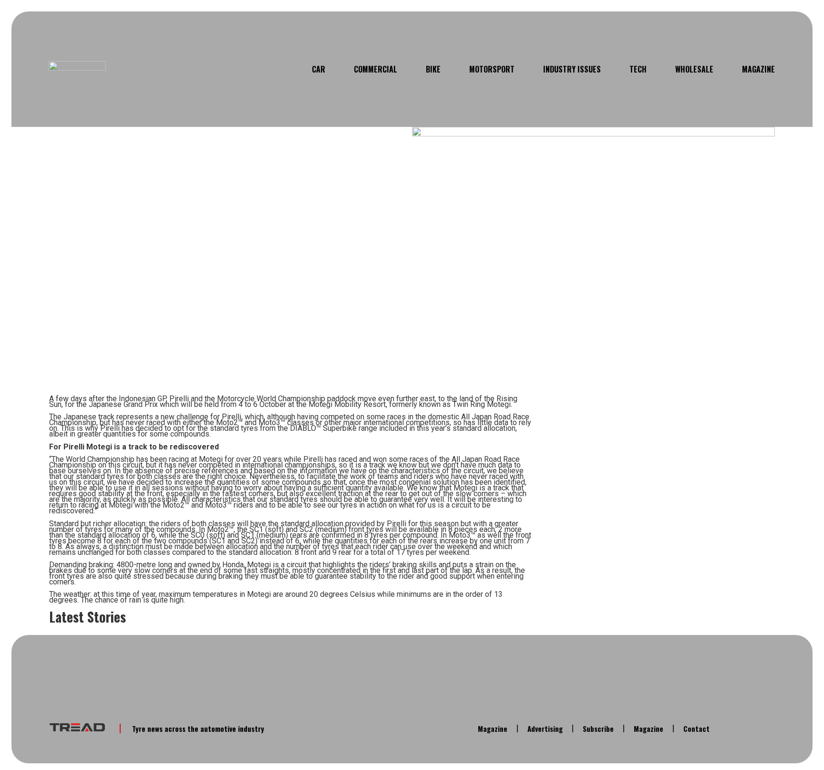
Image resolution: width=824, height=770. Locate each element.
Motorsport (492, 69)
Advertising (545, 728)
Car (318, 69)
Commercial (375, 69)
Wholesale (694, 69)
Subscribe (598, 728)
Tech (638, 69)
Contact (696, 728)
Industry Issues (572, 69)
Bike (433, 69)
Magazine (758, 69)
